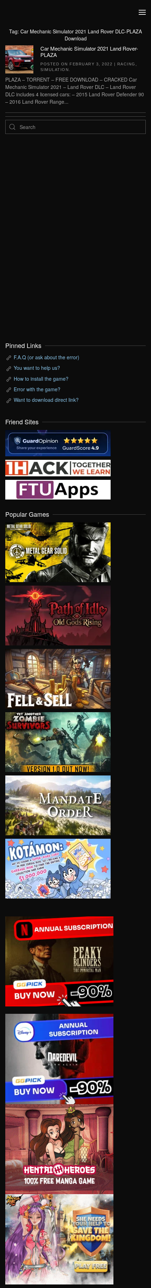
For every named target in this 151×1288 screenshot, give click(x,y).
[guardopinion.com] (58, 442)
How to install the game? (41, 378)
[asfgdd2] (59, 1148)
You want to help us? (37, 367)
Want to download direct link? (46, 399)
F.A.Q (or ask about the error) (46, 357)
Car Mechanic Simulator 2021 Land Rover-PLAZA (89, 51)
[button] (142, 12)
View (58, 550)
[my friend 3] (58, 467)
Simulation (54, 69)
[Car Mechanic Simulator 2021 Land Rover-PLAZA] (19, 58)
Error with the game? (37, 389)
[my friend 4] (58, 488)
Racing (126, 64)
